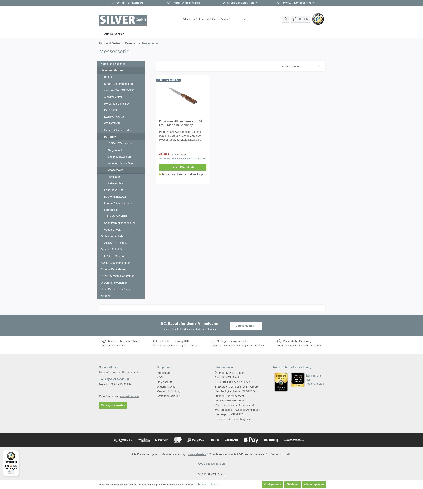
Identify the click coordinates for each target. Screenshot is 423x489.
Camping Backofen (119, 156)
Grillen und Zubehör (113, 236)
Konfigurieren (272, 484)
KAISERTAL (111, 110)
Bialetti (108, 77)
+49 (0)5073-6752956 (114, 379)
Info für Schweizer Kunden (231, 400)
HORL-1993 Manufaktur (115, 262)
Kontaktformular (129, 396)
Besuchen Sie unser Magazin (233, 419)
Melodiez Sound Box (117, 103)
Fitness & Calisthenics (118, 203)
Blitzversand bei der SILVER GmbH (236, 386)
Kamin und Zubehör (113, 63)
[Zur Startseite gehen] (124, 20)
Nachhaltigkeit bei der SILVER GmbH (238, 391)
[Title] (281, 382)
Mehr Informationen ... (207, 484)
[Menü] (17, 452)
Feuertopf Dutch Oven (120, 163)
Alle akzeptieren (314, 484)
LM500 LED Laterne (119, 143)
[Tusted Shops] (318, 18)
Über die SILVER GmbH (229, 372)
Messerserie (115, 170)
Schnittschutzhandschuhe (119, 223)
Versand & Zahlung (168, 391)
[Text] (297, 382)
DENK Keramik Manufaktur (117, 276)
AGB (160, 377)
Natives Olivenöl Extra (117, 130)
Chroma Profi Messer (114, 269)
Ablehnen (292, 484)
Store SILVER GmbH (227, 377)
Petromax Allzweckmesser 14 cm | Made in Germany (180, 123)
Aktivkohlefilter (113, 97)
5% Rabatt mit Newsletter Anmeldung (237, 409)
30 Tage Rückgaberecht (229, 396)
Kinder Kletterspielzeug (118, 83)
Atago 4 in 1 (114, 150)
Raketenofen (115, 183)
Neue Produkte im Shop (115, 289)
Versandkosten (197, 454)
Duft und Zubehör (111, 249)
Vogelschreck (112, 229)
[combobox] (210, 19)
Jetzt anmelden (245, 325)
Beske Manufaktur (115, 196)
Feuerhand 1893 (114, 190)
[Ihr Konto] (285, 19)
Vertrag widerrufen (113, 405)
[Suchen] (243, 19)
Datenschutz (164, 382)
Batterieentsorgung (168, 396)
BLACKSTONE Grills (114, 243)
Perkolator (113, 176)
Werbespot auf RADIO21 (230, 414)
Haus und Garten (112, 70)
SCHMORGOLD (114, 116)
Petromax (110, 136)
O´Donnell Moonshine (114, 282)
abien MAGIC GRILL (116, 216)
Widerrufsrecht (166, 386)
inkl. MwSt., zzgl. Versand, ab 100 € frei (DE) (182, 158)
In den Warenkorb (183, 167)
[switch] (11, 472)
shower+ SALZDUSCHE (119, 90)
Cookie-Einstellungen (211, 463)
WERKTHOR (112, 123)
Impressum (163, 372)
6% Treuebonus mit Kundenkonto (235, 405)
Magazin (106, 295)
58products (111, 209)
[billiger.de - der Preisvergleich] (315, 382)
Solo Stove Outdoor (113, 256)
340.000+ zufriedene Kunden (232, 382)
